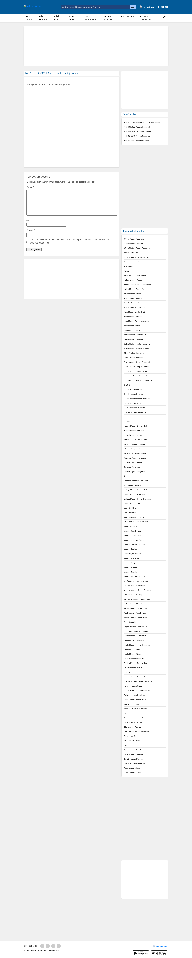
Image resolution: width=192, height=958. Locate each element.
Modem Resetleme (131, 558)
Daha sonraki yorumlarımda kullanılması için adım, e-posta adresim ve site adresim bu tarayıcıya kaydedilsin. (69, 241)
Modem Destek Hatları (133, 531)
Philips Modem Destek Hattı (135, 604)
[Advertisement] (96, 46)
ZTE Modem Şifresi (132, 741)
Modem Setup (129, 563)
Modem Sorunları (131, 572)
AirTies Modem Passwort (134, 280)
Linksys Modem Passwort (134, 494)
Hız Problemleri (130, 417)
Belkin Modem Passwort (134, 339)
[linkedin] (59, 946)
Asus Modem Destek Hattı (134, 312)
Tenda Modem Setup (132, 649)
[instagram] (48, 946)
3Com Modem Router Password (137, 248)
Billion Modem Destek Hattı (135, 353)
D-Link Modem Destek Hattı (135, 389)
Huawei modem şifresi (133, 435)
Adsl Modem (43, 18)
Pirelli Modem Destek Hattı (135, 613)
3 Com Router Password (134, 239)
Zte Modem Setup (131, 736)
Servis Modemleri (90, 18)
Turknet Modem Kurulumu (134, 695)
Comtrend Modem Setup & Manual (138, 380)
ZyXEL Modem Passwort (134, 759)
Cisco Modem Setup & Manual (136, 367)
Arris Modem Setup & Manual (136, 307)
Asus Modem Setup (132, 326)
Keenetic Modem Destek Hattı (136, 481)
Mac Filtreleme (130, 513)
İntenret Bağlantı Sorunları (135, 444)
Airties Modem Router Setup (135, 289)
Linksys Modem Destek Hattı (135, 490)
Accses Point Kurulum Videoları (137, 257)
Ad (28, 220)
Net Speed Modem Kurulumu (136, 581)
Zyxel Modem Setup (132, 768)
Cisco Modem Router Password (137, 362)
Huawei (127, 421)
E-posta (30, 230)
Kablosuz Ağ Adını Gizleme (135, 458)
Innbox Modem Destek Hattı (135, 440)
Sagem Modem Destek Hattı (135, 627)
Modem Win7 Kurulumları (134, 576)
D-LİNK (127, 385)
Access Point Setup (132, 253)
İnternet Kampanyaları (133, 449)
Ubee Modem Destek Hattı (135, 700)
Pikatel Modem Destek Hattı (135, 608)
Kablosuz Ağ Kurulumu (133, 462)
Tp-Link (127, 672)
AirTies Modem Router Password (137, 285)
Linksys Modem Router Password (137, 499)
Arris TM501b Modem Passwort (137, 127)
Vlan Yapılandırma (131, 704)
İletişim (26, 950)
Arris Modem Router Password (136, 303)
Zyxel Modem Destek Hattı (135, 750)
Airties (126, 271)
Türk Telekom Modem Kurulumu (137, 690)
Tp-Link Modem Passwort (134, 677)
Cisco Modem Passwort (133, 358)
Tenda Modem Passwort (134, 640)
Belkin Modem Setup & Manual (136, 348)
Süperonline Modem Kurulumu (136, 631)
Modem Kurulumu (131, 549)
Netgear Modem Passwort (134, 586)
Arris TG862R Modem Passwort (137, 141)
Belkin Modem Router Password (137, 344)
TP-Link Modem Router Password (138, 681)
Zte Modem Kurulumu (133, 722)
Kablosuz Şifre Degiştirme (134, 472)
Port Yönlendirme (131, 622)
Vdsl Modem (58, 18)
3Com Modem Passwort (134, 243)
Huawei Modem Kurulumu (134, 430)
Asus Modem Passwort (133, 316)
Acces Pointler (108, 18)
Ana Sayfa (29, 18)
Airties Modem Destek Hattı (135, 275)
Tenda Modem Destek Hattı (135, 636)
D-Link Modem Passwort (134, 394)
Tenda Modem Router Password (137, 645)
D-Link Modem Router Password (137, 399)
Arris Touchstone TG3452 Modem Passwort (142, 122)
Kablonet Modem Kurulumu (135, 453)
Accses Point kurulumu (133, 262)
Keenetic (127, 476)
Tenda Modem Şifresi (132, 654)
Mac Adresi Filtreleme (133, 508)
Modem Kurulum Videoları (134, 545)
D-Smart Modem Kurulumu (135, 408)
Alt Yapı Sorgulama (145, 18)
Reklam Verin (54, 950)
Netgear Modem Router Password (138, 590)
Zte (125, 713)
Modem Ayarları (130, 526)
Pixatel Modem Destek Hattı (135, 617)
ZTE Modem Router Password (136, 731)
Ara (133, 7)
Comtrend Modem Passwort (135, 371)
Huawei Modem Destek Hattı (135, 426)
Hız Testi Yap (162, 7)
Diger (164, 16)
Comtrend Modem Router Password (138, 376)
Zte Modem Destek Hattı (134, 718)
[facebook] (42, 946)
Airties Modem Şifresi (132, 294)
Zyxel (126, 745)
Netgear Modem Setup (133, 595)
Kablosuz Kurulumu (132, 467)
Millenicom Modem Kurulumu (136, 522)
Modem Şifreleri (130, 567)
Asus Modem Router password (136, 321)
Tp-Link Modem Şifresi (133, 686)
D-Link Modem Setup (132, 403)
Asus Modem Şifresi (132, 330)
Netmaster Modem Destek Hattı (137, 599)
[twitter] (53, 946)
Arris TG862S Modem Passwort (137, 136)
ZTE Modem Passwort (133, 727)
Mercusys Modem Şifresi (134, 517)
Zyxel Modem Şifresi (132, 773)
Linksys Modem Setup (133, 503)
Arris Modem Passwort (133, 298)
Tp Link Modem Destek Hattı (135, 663)
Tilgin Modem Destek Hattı (135, 659)
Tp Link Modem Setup (133, 668)
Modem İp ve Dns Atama (134, 540)
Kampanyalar (128, 16)
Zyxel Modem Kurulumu (133, 754)
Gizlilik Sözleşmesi (38, 950)
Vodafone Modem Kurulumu (135, 709)
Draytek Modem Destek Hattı (136, 412)
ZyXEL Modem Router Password (137, 763)
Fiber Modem (73, 18)
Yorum (30, 187)
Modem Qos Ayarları (132, 554)
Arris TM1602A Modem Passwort (137, 131)
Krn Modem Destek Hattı (134, 485)
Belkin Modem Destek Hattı (135, 335)
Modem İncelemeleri (132, 535)
